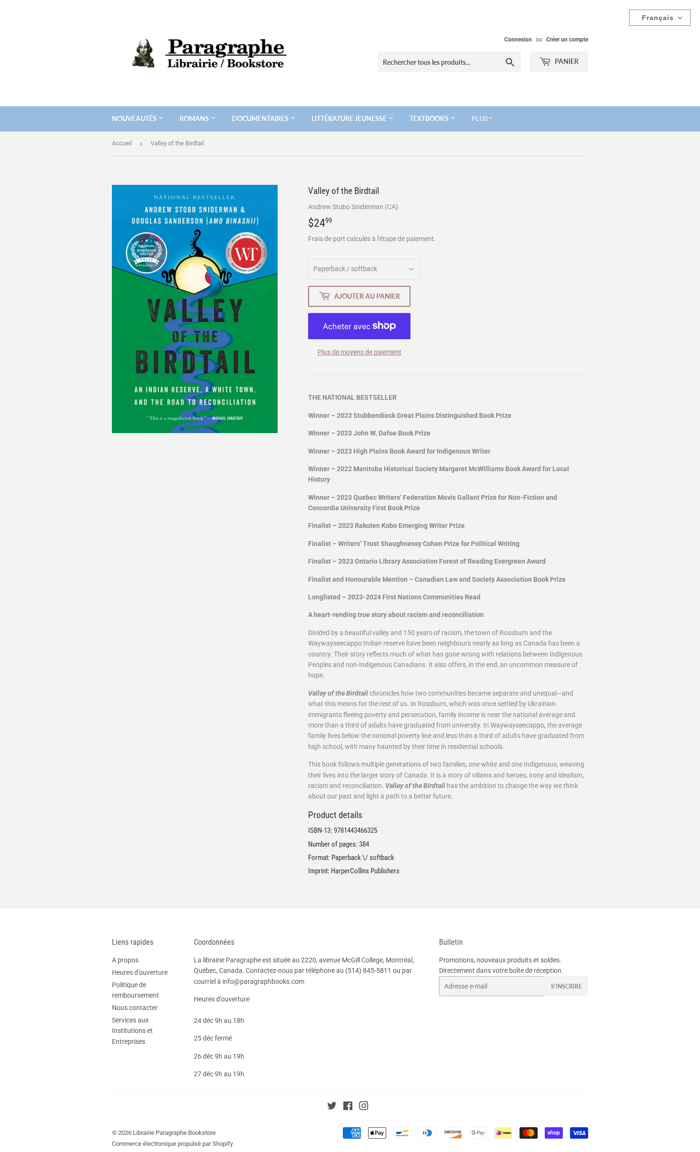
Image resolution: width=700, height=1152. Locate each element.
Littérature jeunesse (349, 118)
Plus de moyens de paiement (359, 352)
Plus (479, 118)
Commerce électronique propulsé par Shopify (172, 1143)
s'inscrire (566, 986)
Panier (566, 61)
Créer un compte (567, 39)
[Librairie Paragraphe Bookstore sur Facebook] (348, 1107)
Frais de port (326, 239)
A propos (125, 960)
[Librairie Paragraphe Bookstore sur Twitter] (332, 1107)
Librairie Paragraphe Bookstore (174, 1132)
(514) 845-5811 (368, 970)
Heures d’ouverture (140, 972)
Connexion (518, 39)
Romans (195, 118)
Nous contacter (135, 1007)
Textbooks (430, 118)
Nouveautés (135, 118)
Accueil (122, 143)
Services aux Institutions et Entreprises (132, 1030)
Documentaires (261, 118)
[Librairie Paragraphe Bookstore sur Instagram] (364, 1107)
